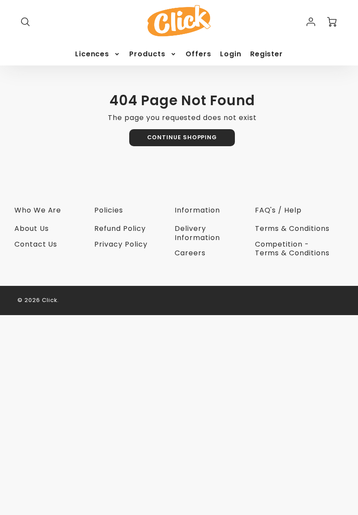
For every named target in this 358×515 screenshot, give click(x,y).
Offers (198, 54)
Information (197, 210)
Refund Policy (119, 228)
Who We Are (38, 210)
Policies (108, 210)
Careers (190, 253)
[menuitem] (98, 54)
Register (266, 54)
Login (230, 54)
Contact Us (36, 244)
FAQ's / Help (278, 210)
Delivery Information (197, 233)
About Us (31, 228)
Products (147, 54)
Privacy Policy (120, 244)
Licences (92, 54)
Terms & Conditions (292, 228)
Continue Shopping (182, 137)
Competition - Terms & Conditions (292, 248)
